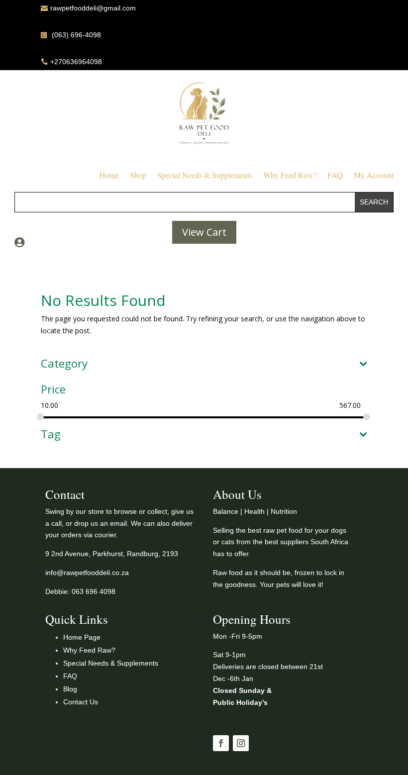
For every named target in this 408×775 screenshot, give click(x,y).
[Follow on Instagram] (241, 743)
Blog (70, 689)
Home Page (82, 637)
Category (64, 364)
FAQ (335, 176)
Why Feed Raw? (289, 176)
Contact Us (80, 702)
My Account (374, 176)
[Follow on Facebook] (221, 743)
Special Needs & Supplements (204, 176)
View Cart (204, 232)
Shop (138, 176)
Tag (51, 434)
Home (109, 176)
